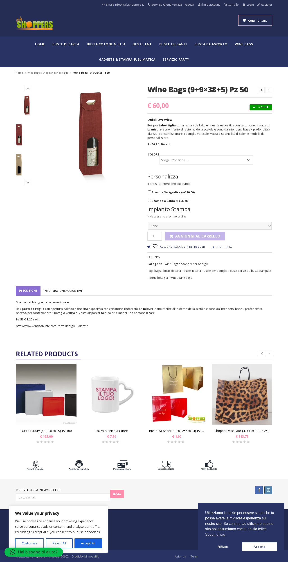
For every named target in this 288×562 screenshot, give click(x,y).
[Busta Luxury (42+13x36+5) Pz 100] (46, 394)
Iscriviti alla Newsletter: (38, 490)
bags (157, 271)
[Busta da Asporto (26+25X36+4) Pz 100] (176, 394)
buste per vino (239, 271)
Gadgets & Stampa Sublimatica (127, 59)
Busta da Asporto (210, 44)
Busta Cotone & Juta (106, 44)
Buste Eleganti (173, 44)
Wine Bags (244, 44)
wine (173, 278)
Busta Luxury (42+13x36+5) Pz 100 (46, 431)
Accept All (88, 543)
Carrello (233, 4)
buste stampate (261, 271)
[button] (33, 552)
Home (40, 44)
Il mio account (210, 4)
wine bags (185, 278)
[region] (58, 529)
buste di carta (172, 271)
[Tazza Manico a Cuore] (111, 394)
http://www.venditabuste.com (36, 326)
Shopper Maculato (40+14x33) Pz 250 (241, 431)
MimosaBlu (91, 556)
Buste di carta (65, 44)
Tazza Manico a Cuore (111, 431)
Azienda (180, 556)
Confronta (224, 247)
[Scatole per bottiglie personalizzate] (27, 105)
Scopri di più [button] (215, 534)
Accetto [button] (260, 546)
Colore (153, 154)
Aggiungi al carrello (197, 236)
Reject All (59, 543)
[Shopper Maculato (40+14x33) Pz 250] (242, 394)
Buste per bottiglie (215, 271)
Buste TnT (142, 44)
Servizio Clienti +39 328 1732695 (172, 4)
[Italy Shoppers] (34, 26)
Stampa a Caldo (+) (170, 201)
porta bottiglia (158, 278)
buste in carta (192, 271)
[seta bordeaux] (27, 135)
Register (266, 4)
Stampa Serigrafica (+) (173, 192)
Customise (29, 543)
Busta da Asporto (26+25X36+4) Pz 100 (176, 431)
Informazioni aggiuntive (63, 291)
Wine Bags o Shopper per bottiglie (47, 72)
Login (250, 4)
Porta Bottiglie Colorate (72, 326)
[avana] (27, 165)
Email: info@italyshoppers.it (125, 4)
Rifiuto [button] (223, 546)
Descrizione (28, 290)
